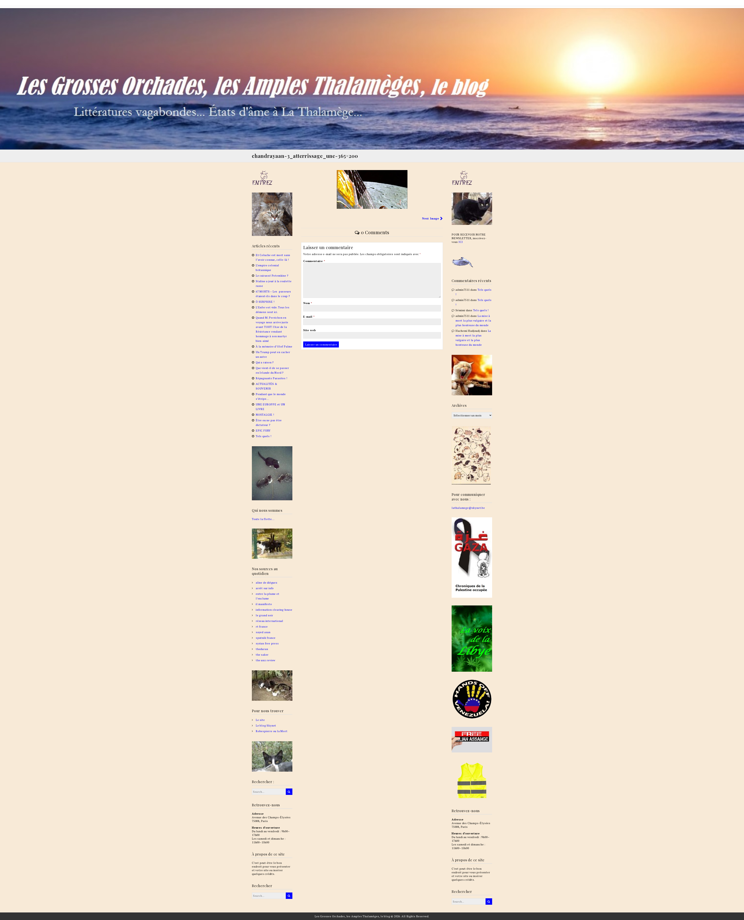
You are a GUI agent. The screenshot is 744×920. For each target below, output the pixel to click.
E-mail (308, 316)
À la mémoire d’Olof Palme (274, 346)
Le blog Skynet (266, 725)
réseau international (269, 621)
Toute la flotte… (263, 519)
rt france (262, 626)
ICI (461, 242)
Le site (260, 720)
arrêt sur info (265, 588)
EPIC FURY (263, 430)
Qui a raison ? (265, 362)
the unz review (265, 660)
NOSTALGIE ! (265, 414)
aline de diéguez (266, 582)
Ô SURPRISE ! (265, 302)
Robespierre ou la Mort (272, 731)
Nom (307, 303)
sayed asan (263, 632)
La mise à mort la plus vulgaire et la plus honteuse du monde (473, 320)
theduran (262, 649)
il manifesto (264, 604)
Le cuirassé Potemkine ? (272, 275)
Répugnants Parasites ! (271, 378)
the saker (262, 654)
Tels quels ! (263, 436)
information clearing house (274, 609)
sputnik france (266, 638)
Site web (309, 330)
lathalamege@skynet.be (468, 508)
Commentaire (314, 261)
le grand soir (264, 615)
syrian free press (267, 643)
